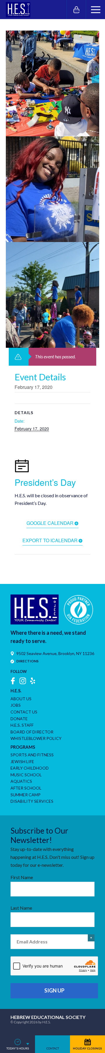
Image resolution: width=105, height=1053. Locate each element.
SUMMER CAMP (25, 794)
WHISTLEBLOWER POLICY (36, 738)
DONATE (19, 718)
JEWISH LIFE (22, 761)
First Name (21, 877)
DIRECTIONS (27, 661)
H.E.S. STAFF (22, 725)
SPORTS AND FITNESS (32, 754)
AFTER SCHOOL (25, 787)
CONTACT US (23, 711)
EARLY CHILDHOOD (29, 767)
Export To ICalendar (50, 540)
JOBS (15, 705)
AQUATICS (21, 781)
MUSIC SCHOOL (26, 774)
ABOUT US (21, 698)
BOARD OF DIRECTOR (31, 731)
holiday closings (87, 1048)
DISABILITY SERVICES (31, 801)
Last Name (21, 908)
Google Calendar (50, 523)
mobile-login (76, 9)
